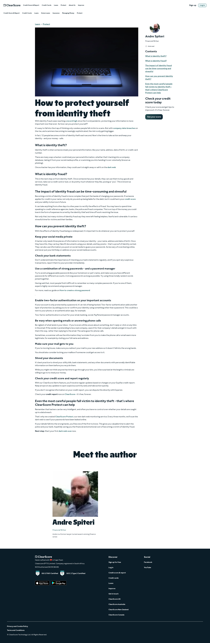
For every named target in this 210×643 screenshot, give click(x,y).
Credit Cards (46, 5)
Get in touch (113, 594)
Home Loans (45, 13)
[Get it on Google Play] (58, 583)
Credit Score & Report (31, 5)
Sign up (192, 5)
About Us (72, 5)
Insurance (56, 13)
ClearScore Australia (116, 604)
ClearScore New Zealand (118, 609)
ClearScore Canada (116, 615)
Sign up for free (114, 562)
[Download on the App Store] (42, 583)
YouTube (147, 567)
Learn (37, 24)
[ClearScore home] (12, 5)
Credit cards (113, 578)
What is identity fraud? (156, 61)
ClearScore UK (114, 599)
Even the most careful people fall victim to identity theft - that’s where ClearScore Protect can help (158, 88)
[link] (202, 5)
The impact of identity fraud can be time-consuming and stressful (158, 68)
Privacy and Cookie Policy (17, 626)
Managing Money (68, 13)
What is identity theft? (155, 56)
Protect (63, 5)
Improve (81, 5)
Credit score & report (117, 573)
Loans (56, 5)
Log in (110, 567)
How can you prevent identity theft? (159, 77)
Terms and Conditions (15, 630)
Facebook (148, 562)
